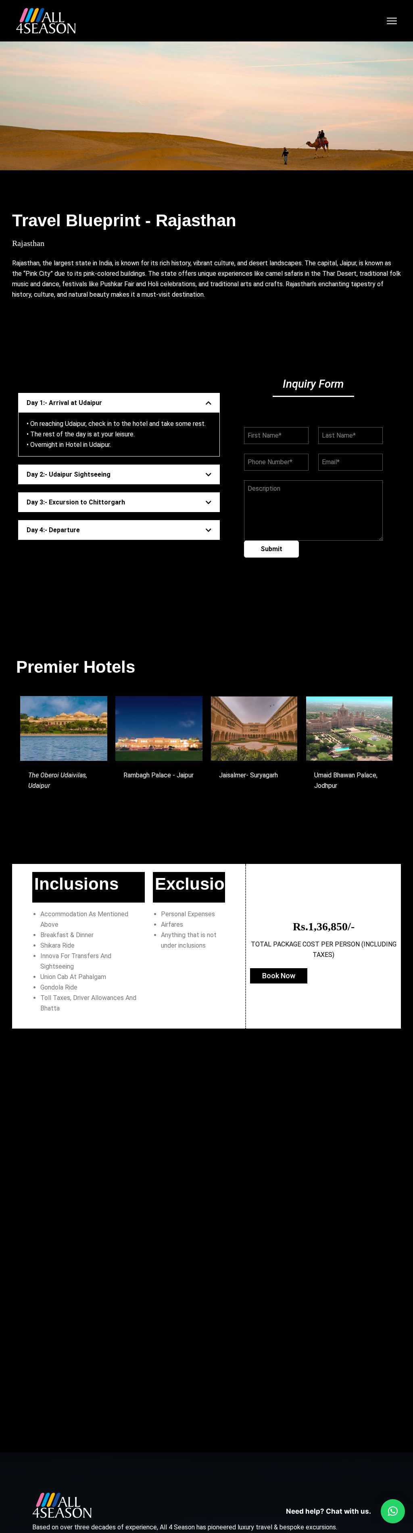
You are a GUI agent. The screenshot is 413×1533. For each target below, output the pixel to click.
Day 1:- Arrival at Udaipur (64, 403)
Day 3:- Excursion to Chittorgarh (76, 502)
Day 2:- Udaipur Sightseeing (69, 474)
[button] (119, 402)
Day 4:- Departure (53, 530)
